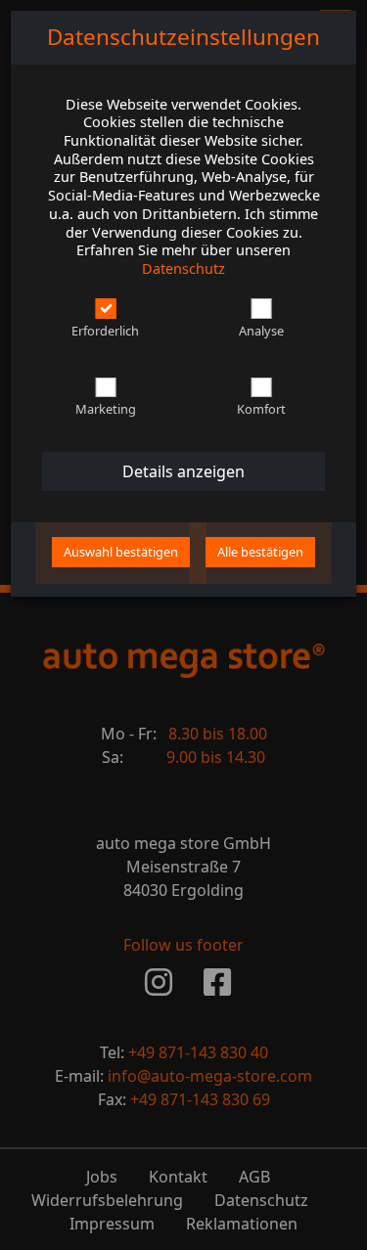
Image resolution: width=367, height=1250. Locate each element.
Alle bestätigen (260, 551)
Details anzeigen (183, 471)
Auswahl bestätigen (121, 551)
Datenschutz (183, 268)
